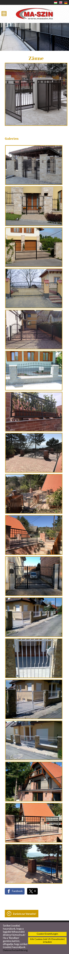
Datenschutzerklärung (15, 950)
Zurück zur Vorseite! (24, 913)
